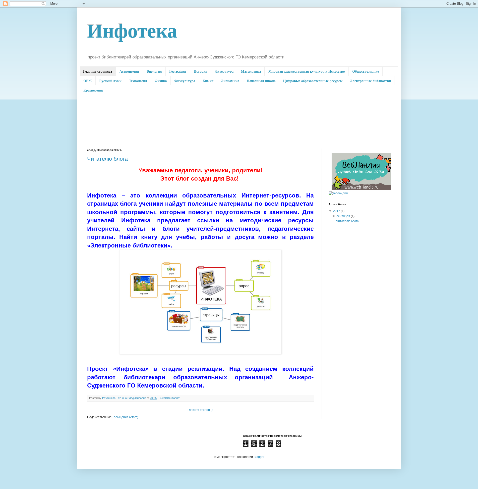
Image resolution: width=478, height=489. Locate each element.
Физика (161, 80)
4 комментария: (170, 397)
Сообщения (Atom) (125, 417)
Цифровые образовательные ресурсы (313, 80)
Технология (138, 80)
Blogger (259, 457)
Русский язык (110, 80)
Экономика (230, 80)
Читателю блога (107, 159)
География (177, 71)
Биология (154, 71)
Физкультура (184, 80)
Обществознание (365, 71)
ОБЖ (87, 80)
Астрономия (129, 71)
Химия (208, 80)
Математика (251, 71)
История (200, 71)
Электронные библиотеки (370, 80)
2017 (337, 211)
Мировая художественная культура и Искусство (306, 71)
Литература (224, 71)
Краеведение (93, 90)
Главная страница (97, 71)
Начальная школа (261, 80)
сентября (344, 216)
